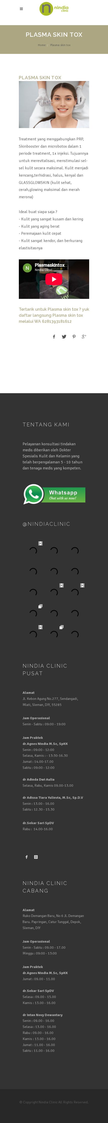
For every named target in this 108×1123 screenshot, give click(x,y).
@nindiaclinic (47, 524)
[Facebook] (27, 857)
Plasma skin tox (63, 309)
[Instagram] (36, 857)
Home (42, 45)
